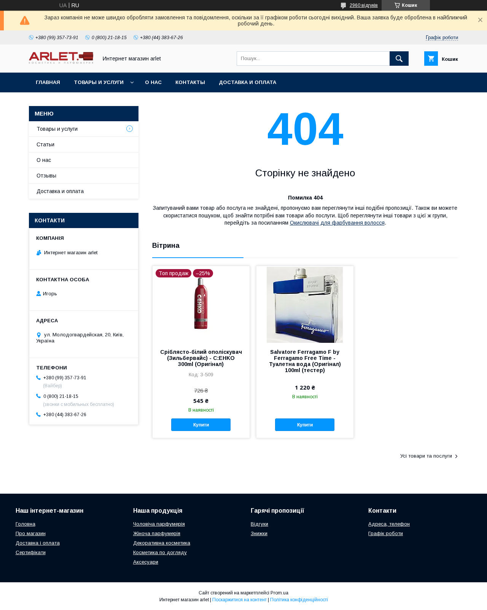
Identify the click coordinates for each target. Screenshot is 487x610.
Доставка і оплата (38, 543)
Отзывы (46, 176)
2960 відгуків (364, 5)
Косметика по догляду (160, 552)
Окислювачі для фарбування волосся (337, 223)
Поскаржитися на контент (239, 599)
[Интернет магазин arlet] (61, 62)
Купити (201, 425)
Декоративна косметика (161, 543)
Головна (25, 524)
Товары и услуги (99, 82)
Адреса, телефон (389, 524)
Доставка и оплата (247, 82)
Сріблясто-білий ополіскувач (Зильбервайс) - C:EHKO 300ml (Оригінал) (201, 358)
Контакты (190, 82)
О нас (153, 82)
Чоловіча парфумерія (159, 524)
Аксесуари (145, 562)
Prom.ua (279, 593)
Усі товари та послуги (426, 456)
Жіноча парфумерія (156, 533)
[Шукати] (399, 58)
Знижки (259, 533)
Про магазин (31, 533)
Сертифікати (31, 552)
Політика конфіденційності (299, 599)
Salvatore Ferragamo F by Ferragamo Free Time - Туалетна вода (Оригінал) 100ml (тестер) (305, 361)
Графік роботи (385, 533)
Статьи (45, 144)
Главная (48, 82)
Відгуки (259, 524)
